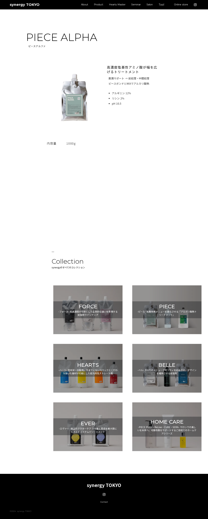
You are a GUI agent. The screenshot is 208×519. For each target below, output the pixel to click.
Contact (104, 502)
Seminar (136, 4)
